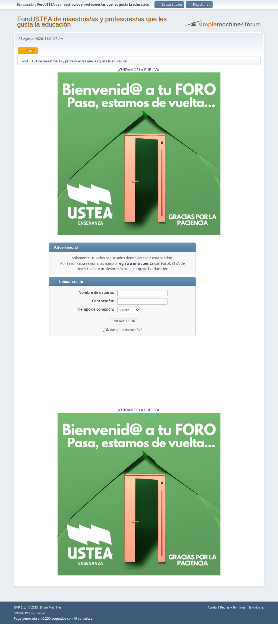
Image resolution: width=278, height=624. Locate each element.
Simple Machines (50, 607)
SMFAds (19, 613)
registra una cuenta (135, 263)
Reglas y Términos (232, 607)
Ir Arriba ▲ (256, 607)
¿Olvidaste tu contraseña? (122, 329)
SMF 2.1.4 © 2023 (26, 607)
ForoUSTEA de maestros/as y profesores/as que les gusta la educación (92, 21)
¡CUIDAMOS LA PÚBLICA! (139, 69)
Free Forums (37, 613)
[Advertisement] (244, 324)
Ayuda (212, 607)
